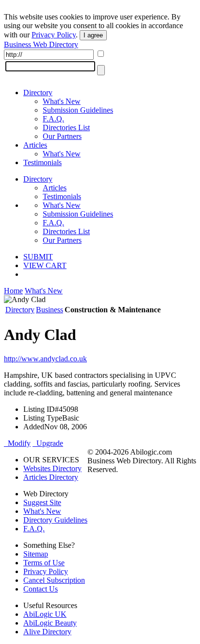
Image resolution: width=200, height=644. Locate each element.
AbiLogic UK (45, 614)
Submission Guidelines (78, 110)
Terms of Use (44, 563)
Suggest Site (42, 502)
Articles (35, 145)
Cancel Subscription (54, 580)
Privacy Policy (54, 35)
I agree (93, 35)
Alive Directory (47, 631)
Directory (37, 92)
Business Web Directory (41, 44)
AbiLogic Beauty (50, 623)
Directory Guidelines (55, 520)
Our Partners (62, 136)
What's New (62, 101)
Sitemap (35, 554)
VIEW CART (45, 265)
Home (13, 291)
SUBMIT (38, 257)
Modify (17, 443)
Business (49, 309)
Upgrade (48, 443)
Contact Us (40, 589)
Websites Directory (52, 468)
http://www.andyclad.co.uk (45, 359)
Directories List (66, 127)
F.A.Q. (53, 119)
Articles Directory (50, 477)
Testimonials (42, 162)
